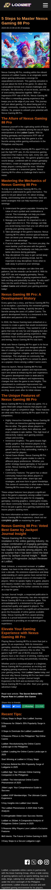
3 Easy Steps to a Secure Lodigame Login (20, 841)
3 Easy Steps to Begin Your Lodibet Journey (21, 718)
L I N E (40, 706)
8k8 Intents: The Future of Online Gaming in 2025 (24, 836)
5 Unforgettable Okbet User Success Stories (22, 816)
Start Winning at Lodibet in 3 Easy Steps (20, 759)
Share (7, 706)
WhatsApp (29, 706)
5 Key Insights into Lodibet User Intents (19, 803)
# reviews (25, 28)
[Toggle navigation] (45, 5)
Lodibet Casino (27, 132)
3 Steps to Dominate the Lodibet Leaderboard (22, 731)
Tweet (17, 706)
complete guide (9, 520)
